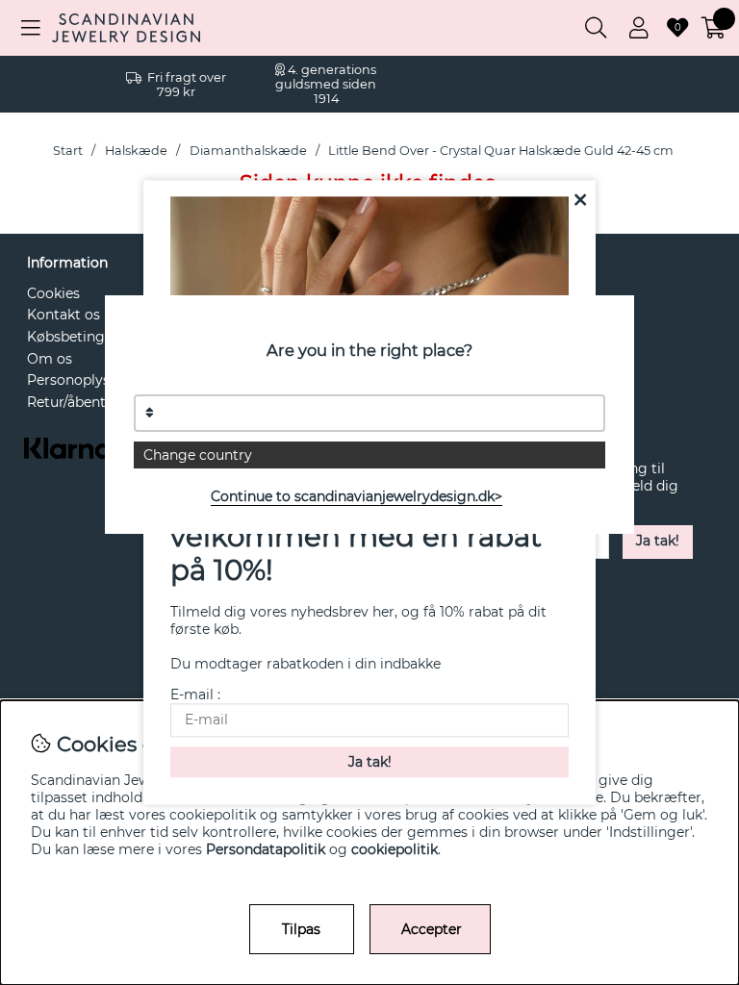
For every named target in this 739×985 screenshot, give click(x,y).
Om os (49, 358)
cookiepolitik (394, 849)
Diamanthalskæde (248, 150)
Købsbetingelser (82, 336)
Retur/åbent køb (81, 402)
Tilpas (301, 929)
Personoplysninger (90, 380)
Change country (197, 455)
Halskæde (136, 150)
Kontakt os (63, 314)
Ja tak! (657, 540)
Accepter (431, 929)
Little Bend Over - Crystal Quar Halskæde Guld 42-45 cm (501, 150)
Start (68, 150)
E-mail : (195, 695)
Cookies (53, 293)
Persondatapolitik (265, 849)
